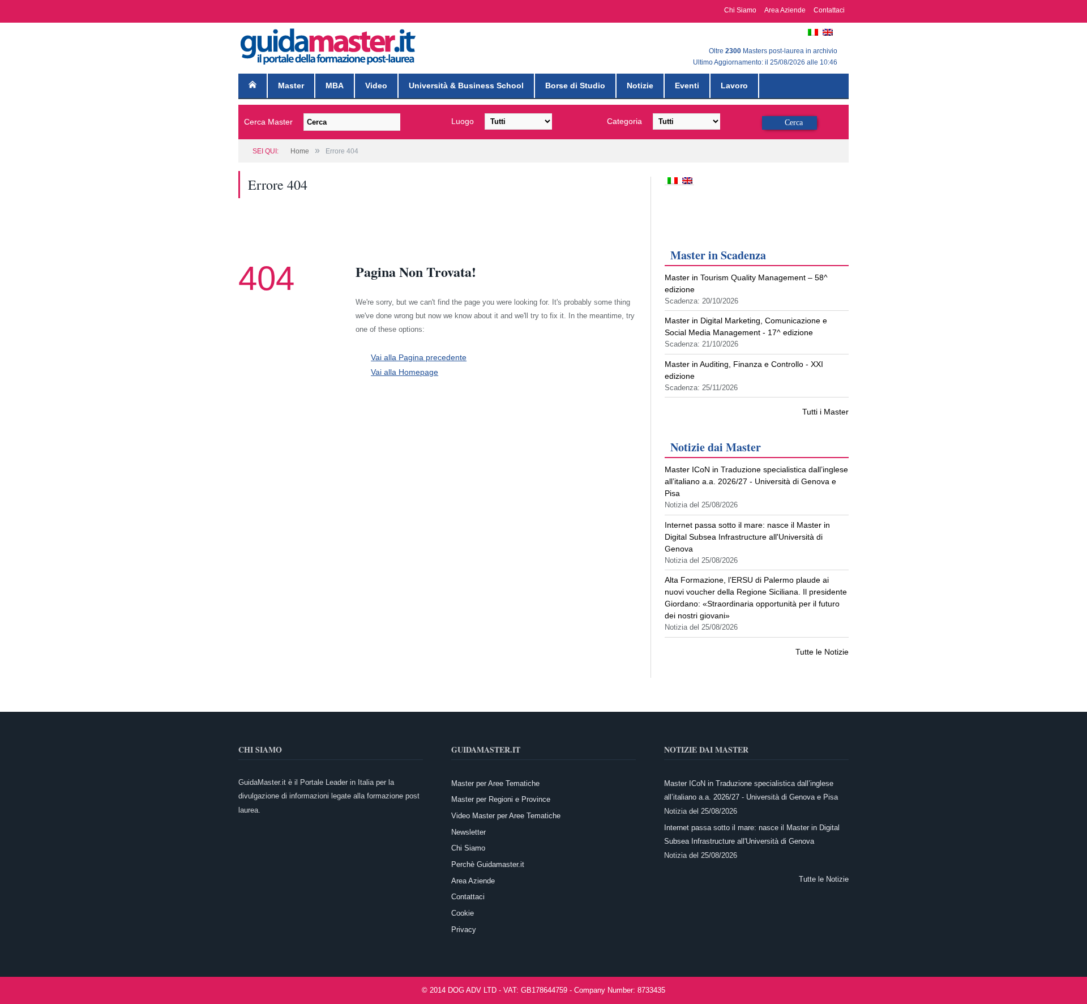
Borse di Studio (575, 85)
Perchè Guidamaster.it (487, 864)
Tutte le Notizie (822, 651)
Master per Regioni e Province (500, 799)
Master (291, 85)
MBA (335, 85)
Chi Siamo (740, 10)
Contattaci (829, 10)
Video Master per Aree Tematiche (505, 815)
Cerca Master (268, 121)
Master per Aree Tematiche (495, 783)
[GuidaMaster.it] (329, 43)
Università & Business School (466, 85)
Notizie (640, 85)
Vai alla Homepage (401, 370)
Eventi (687, 85)
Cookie (462, 913)
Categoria (624, 121)
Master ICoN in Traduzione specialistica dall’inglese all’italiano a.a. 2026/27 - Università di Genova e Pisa (756, 481)
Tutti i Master (825, 411)
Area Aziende (785, 10)
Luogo (462, 121)
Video (376, 85)
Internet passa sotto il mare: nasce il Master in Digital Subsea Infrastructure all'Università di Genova (747, 536)
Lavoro (734, 85)
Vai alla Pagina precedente (414, 357)
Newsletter (468, 832)
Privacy (463, 929)
